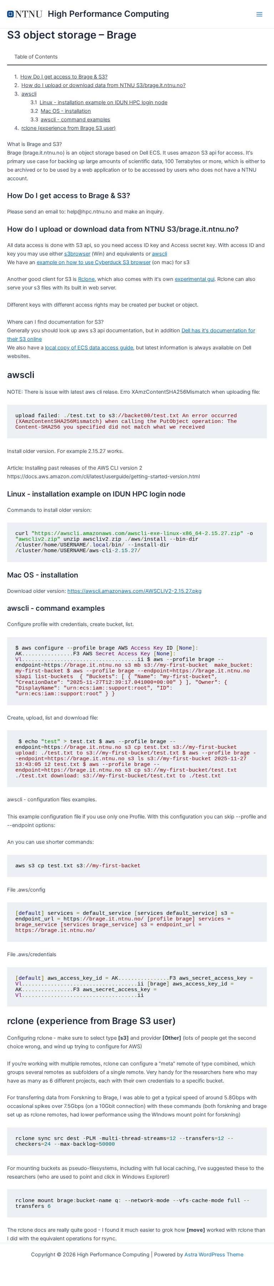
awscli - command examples (75, 119)
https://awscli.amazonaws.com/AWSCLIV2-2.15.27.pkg (134, 591)
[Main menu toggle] (259, 14)
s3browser (77, 254)
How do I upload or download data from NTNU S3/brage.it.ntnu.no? (103, 85)
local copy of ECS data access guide (89, 347)
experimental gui (194, 279)
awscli (28, 94)
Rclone (86, 279)
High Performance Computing (108, 14)
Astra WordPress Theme (213, 1254)
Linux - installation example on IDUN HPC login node (103, 102)
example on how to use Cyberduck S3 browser (94, 262)
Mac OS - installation (66, 111)
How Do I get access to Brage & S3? (63, 77)
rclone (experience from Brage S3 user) (68, 128)
